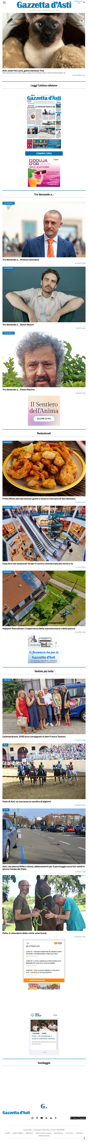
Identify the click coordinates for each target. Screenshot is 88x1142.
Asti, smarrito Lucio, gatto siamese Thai (23, 70)
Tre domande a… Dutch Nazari (18, 324)
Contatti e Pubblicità (18, 1133)
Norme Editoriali (58, 1133)
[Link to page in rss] (46, 1118)
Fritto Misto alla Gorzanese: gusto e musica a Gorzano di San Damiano (38, 498)
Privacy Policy (69, 1133)
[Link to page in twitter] (55, 1118)
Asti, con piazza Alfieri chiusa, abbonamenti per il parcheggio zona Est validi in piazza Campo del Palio (43, 867)
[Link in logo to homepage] (16, 1112)
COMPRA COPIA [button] (44, 153)
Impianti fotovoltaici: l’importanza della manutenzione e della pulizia (38, 628)
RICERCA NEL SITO (78, 2)
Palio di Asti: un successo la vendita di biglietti (26, 801)
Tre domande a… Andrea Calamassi (20, 259)
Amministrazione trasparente (44, 1133)
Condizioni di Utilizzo (44, 1136)
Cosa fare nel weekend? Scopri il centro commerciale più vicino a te (37, 563)
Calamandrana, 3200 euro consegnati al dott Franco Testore (34, 736)
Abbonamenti (29, 1133)
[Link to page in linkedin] (51, 1118)
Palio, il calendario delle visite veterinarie (24, 933)
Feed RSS (7, 1133)
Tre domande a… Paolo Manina (18, 389)
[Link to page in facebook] (37, 1118)
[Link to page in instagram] (32, 1118)
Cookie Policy (79, 1133)
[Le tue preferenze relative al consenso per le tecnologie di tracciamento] (84, 1138)
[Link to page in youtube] (41, 1118)
